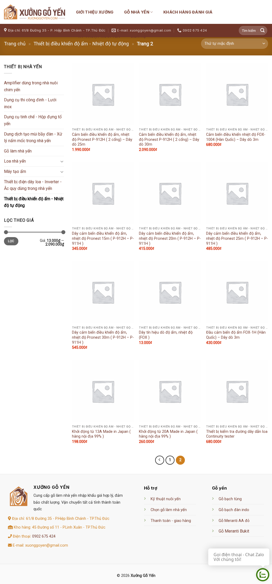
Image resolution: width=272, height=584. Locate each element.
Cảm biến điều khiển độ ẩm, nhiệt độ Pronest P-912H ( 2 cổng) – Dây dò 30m (169, 139)
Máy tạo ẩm (15, 171)
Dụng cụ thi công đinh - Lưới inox (30, 103)
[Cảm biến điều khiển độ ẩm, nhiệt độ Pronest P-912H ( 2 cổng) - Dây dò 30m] (170, 94)
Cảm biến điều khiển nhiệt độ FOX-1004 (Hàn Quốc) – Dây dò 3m (235, 137)
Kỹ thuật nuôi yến (99, 36)
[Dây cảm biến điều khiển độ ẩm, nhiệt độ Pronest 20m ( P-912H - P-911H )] (170, 193)
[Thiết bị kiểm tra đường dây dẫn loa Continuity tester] (237, 391)
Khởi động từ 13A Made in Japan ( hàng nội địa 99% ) (101, 434)
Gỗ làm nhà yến (18, 151)
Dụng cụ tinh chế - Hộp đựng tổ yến (33, 120)
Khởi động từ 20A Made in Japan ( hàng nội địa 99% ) (168, 434)
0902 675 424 (44, 536)
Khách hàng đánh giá (187, 12)
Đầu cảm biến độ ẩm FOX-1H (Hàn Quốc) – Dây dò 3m (236, 335)
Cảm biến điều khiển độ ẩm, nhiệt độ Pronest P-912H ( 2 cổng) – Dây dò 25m (102, 139)
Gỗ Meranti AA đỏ (234, 520)
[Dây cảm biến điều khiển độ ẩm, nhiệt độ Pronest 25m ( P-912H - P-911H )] (237, 193)
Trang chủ (15, 43)
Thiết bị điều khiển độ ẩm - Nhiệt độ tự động (33, 202)
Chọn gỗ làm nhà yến (169, 510)
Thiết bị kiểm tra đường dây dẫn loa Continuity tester (236, 434)
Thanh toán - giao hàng (171, 520)
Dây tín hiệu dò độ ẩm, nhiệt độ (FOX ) (166, 335)
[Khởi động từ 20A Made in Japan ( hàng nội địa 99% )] (170, 391)
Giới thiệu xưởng (95, 12)
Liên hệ (138, 36)
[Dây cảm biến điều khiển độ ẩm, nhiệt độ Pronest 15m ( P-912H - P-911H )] (103, 193)
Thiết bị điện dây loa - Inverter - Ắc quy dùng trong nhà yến (33, 185)
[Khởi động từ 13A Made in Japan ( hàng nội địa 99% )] (103, 391)
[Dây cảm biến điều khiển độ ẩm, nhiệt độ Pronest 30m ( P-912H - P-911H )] (103, 292)
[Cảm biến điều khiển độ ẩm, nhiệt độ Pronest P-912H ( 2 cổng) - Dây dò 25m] (103, 94)
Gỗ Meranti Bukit (234, 531)
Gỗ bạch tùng (230, 499)
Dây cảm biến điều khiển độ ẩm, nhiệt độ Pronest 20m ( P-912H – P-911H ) (170, 238)
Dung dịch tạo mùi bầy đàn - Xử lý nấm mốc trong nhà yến (33, 137)
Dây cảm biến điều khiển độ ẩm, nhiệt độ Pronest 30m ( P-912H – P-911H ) (103, 337)
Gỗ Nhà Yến (136, 12)
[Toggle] (62, 161)
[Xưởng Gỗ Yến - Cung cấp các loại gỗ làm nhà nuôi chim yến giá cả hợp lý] (34, 12)
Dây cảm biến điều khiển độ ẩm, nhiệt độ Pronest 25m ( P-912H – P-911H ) (237, 238)
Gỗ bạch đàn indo (234, 510)
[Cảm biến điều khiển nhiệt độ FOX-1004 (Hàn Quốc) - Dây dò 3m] (237, 94)
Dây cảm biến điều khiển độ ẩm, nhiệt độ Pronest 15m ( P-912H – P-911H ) (103, 238)
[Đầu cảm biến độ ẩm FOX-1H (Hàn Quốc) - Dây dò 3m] (237, 292)
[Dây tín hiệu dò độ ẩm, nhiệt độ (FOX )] (170, 292)
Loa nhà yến (15, 161)
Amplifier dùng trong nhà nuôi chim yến (31, 86)
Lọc (11, 241)
